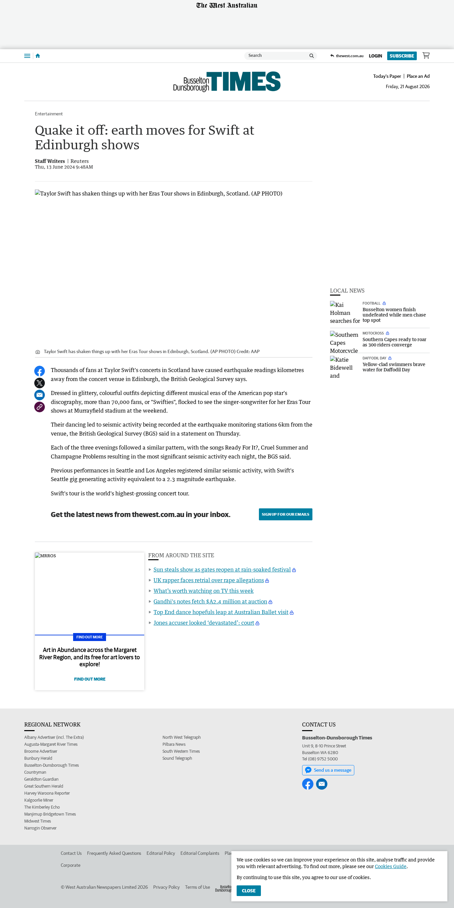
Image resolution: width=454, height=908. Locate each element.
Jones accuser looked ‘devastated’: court (204, 622)
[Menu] (27, 56)
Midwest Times (37, 821)
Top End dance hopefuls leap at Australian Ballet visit (221, 612)
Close (249, 890)
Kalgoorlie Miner (38, 800)
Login (375, 56)
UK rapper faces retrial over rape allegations (209, 580)
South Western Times (181, 751)
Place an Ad (418, 76)
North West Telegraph (182, 737)
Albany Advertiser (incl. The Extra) (54, 737)
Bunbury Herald (38, 758)
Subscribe (402, 56)
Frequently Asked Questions (114, 853)
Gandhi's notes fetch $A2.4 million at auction (210, 601)
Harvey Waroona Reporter (47, 793)
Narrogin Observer (40, 828)
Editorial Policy (161, 853)
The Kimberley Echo (42, 807)
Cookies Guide (390, 866)
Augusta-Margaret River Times (50, 744)
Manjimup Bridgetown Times (50, 814)
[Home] (38, 56)
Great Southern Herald (43, 786)
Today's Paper (387, 76)
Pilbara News (174, 744)
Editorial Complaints (199, 853)
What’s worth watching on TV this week (204, 590)
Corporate (70, 865)
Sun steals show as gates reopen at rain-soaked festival (222, 569)
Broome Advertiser (40, 751)
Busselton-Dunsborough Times (51, 765)
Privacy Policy (166, 887)
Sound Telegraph (177, 758)
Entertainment (49, 113)
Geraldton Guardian (41, 779)
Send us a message (332, 770)
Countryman (35, 772)
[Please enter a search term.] (311, 56)
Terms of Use (197, 887)
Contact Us (71, 853)
